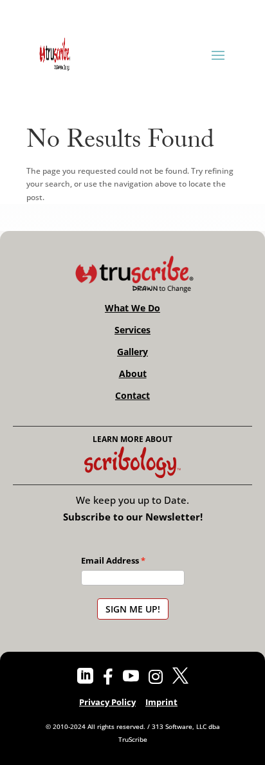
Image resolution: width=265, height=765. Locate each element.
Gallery (132, 352)
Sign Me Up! (132, 609)
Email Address (110, 560)
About (133, 374)
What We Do (132, 308)
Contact (132, 395)
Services (132, 330)
